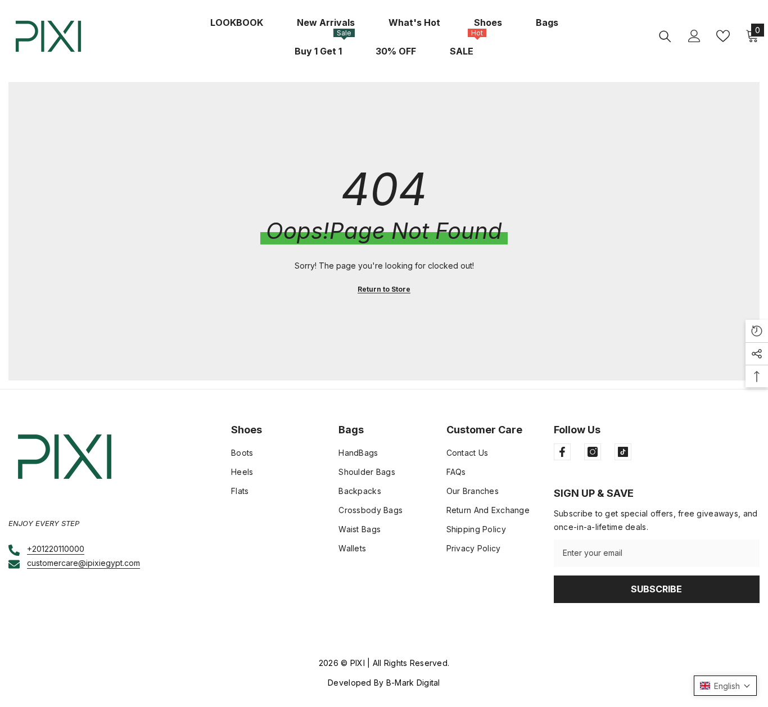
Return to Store (384, 289)
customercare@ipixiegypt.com (83, 563)
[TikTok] (623, 451)
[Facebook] (562, 451)
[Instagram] (592, 451)
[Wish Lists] (723, 36)
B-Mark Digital (413, 682)
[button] (725, 685)
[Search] (665, 36)
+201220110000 (55, 549)
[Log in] (694, 36)
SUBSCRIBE (656, 589)
